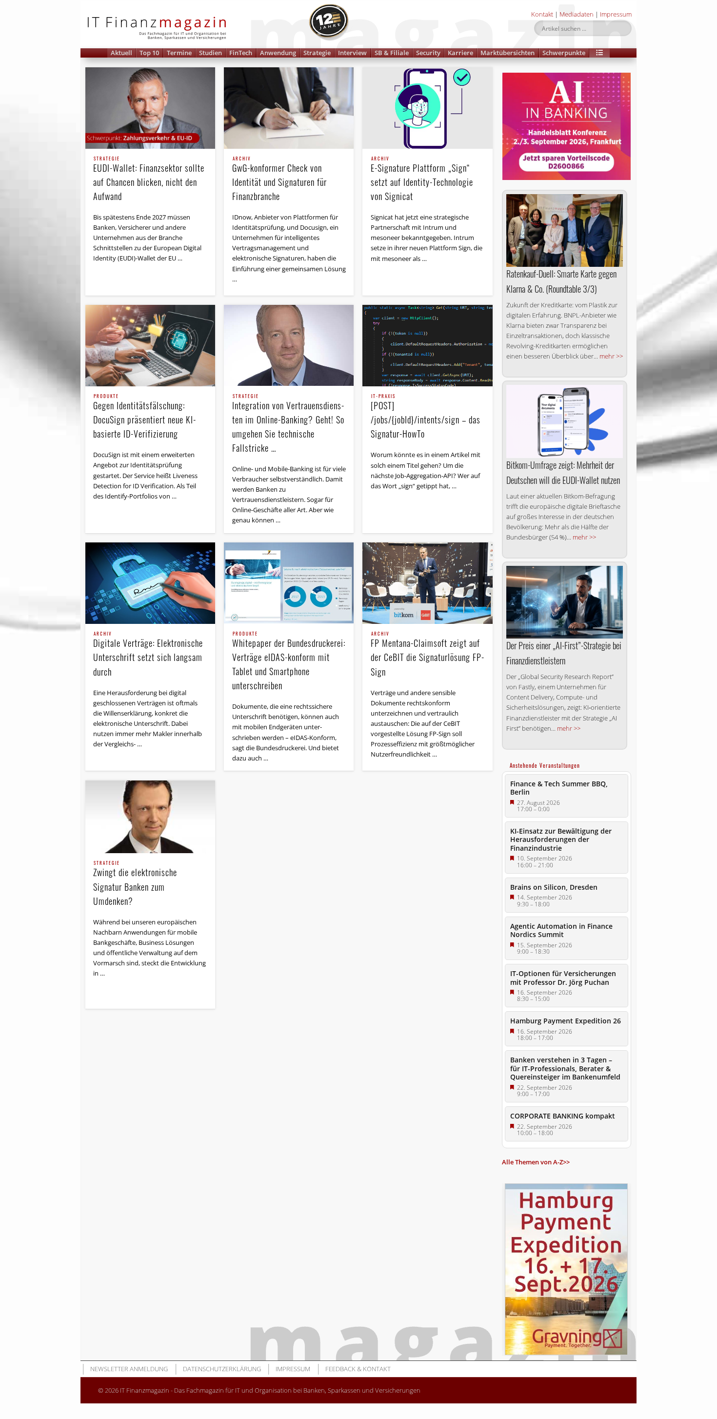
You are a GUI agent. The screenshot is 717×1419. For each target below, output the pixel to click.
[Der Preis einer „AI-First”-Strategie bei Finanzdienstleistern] (564, 602)
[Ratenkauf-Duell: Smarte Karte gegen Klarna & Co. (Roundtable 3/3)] (564, 230)
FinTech (240, 52)
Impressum (616, 14)
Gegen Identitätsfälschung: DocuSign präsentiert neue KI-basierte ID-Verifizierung (144, 417)
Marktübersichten (507, 52)
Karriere (460, 52)
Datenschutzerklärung (222, 1368)
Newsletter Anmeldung (129, 1368)
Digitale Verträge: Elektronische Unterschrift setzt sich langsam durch (148, 655)
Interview (352, 52)
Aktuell (121, 52)
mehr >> (611, 356)
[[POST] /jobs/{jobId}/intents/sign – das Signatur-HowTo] (427, 345)
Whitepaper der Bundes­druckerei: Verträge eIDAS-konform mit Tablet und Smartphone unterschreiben (288, 662)
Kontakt (542, 14)
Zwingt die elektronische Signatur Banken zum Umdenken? (135, 884)
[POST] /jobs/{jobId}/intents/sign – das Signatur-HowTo (425, 417)
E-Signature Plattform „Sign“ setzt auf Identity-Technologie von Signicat (422, 179)
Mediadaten (576, 14)
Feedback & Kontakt (358, 1368)
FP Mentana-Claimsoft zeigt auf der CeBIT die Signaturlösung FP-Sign (427, 655)
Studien (210, 52)
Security (428, 52)
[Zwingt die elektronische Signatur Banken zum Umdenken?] (150, 817)
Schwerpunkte (563, 52)
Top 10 (149, 52)
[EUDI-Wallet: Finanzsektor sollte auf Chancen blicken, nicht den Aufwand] (150, 107)
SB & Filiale (392, 52)
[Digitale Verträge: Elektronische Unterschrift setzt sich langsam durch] (150, 583)
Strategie (317, 52)
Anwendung (278, 52)
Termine (179, 52)
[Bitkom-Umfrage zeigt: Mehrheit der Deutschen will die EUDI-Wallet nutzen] (564, 421)
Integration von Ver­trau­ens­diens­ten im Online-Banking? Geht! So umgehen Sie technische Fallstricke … (288, 424)
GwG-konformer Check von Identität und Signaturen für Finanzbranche (279, 179)
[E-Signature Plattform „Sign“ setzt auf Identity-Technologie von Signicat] (427, 108)
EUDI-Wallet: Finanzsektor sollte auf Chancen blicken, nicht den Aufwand (148, 179)
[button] (599, 53)
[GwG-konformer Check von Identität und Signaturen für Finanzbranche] (289, 107)
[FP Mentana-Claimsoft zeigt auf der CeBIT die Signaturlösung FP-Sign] (427, 583)
